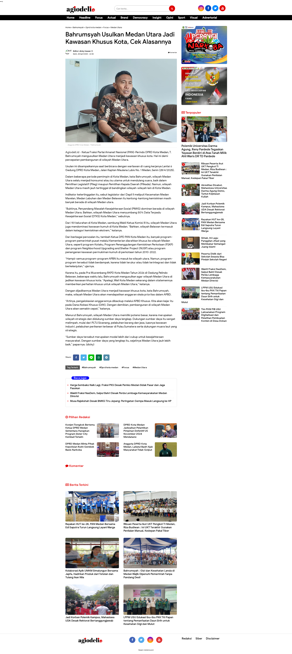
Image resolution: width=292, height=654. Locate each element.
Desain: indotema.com (146, 650)
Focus (99, 17)
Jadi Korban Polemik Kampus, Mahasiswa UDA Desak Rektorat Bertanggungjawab (89, 619)
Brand (124, 17)
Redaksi (187, 638)
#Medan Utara (140, 367)
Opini (169, 17)
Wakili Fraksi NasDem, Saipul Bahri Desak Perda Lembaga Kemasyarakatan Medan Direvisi (118, 395)
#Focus (125, 367)
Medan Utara (116, 27)
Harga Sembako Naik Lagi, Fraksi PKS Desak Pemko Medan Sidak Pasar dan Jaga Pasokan (117, 386)
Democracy (140, 17)
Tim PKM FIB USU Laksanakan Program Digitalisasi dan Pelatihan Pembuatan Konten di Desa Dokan (214, 315)
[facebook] (208, 8)
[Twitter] (84, 357)
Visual (194, 17)
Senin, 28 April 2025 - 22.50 (83, 54)
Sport (181, 17)
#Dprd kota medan (108, 367)
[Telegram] (106, 357)
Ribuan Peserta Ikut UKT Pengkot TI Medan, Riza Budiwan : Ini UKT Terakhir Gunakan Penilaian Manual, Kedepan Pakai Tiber (149, 527)
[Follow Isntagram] (150, 640)
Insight (157, 17)
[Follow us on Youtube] (159, 640)
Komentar (173, 52)
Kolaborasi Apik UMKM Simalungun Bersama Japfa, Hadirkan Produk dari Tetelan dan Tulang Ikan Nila (91, 574)
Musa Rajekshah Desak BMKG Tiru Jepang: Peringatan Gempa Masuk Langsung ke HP (120, 401)
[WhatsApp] (99, 357)
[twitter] (215, 8)
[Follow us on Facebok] (132, 640)
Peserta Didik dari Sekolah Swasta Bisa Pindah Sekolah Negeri (214, 256)
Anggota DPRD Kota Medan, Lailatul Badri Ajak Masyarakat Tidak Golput (138, 446)
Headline (84, 17)
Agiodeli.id (72, 152)
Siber (199, 638)
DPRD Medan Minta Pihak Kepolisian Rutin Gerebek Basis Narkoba (79, 446)
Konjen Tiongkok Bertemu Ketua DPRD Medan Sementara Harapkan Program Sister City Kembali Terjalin (80, 430)
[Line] (91, 357)
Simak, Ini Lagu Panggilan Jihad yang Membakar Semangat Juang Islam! (213, 242)
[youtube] (222, 8)
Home (70, 17)
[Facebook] (76, 357)
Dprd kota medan (93, 27)
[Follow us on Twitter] (141, 640)
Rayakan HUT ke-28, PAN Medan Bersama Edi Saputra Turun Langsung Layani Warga (90, 525)
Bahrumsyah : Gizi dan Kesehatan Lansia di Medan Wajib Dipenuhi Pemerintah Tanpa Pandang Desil (149, 574)
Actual (112, 17)
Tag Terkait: (72, 367)
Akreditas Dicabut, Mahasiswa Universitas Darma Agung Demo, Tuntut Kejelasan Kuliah (214, 191)
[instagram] (201, 8)
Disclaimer (212, 638)
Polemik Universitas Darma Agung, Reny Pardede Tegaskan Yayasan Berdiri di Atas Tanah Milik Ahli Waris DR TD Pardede (204, 151)
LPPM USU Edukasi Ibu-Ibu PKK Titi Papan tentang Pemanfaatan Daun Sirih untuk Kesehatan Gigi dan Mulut (148, 621)
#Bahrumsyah (89, 367)
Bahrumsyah (78, 27)
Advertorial (209, 17)
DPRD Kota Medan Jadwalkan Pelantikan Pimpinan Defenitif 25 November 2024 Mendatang (135, 430)
